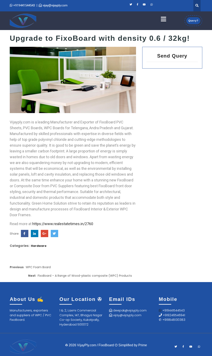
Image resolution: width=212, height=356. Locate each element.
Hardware (39, 246)
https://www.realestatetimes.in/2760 (62, 224)
